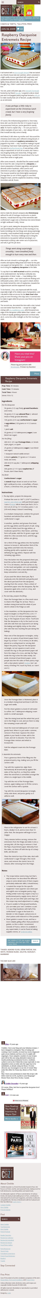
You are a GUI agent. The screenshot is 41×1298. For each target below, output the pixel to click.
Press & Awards (5, 1210)
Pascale (18, 93)
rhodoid (27, 663)
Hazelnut (31, 952)
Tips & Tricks (4, 1251)
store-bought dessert (21, 73)
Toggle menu (3, 2)
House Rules (4, 1280)
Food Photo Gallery (7, 1245)
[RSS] (13, 1269)
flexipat (12, 504)
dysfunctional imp (16, 148)
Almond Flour (14, 949)
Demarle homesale (32, 91)
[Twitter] (4, 1269)
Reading (3, 1258)
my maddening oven (17, 310)
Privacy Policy (30, 1280)
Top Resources (5, 1227)
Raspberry (5, 954)
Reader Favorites (6, 1235)
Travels (3, 1261)
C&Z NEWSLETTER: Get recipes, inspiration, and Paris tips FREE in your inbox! (22, 942)
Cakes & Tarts (8, 24)
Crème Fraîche (26, 949)
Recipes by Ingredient (7, 1240)
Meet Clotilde (5, 1224)
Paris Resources (5, 1249)
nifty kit (37, 95)
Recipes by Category (7, 1238)
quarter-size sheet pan (13, 502)
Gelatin (23, 952)
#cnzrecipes (15, 367)
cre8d (9, 1293)
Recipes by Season (6, 1243)
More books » (11, 1118)
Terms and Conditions (16, 1280)
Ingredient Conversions (8, 1254)
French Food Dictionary (8, 1256)
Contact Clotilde (5, 1205)
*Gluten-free (24, 24)
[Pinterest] (7, 1269)
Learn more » (17, 1202)
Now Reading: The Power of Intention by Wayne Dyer (11, 1110)
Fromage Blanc (12, 952)
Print (36, 373)
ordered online (26, 932)
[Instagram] (10, 1269)
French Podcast (5, 1232)
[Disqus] (20, 1011)
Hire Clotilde (4, 1207)
